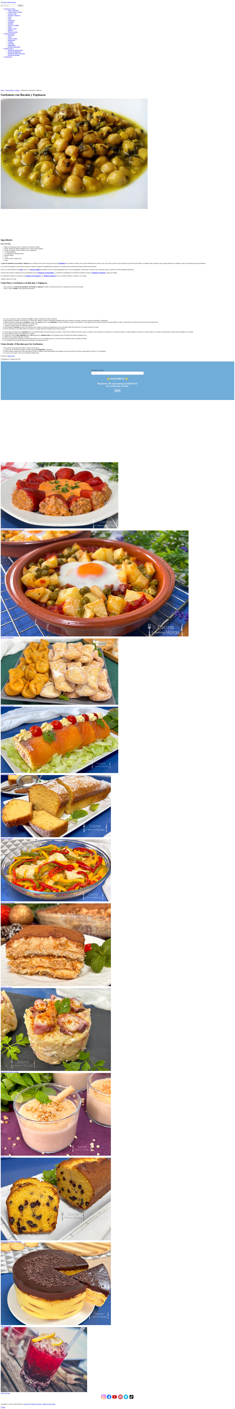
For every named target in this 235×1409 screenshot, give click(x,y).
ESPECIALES (8, 48)
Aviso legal (26, 1404)
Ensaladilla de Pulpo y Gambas (10, 1072)
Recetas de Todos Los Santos (16, 53)
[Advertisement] (56, 75)
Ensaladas (11, 22)
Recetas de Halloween (14, 52)
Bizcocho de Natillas (7, 838)
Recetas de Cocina (9, 9)
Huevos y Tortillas (13, 25)
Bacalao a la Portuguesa (8, 902)
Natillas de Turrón (6, 1157)
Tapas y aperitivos (13, 10)
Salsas (10, 27)
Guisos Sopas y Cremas (15, 12)
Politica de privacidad (49, 1404)
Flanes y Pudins (12, 38)
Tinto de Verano (5, 1393)
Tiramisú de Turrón (6, 987)
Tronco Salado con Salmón (8, 774)
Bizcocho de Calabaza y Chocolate (11, 1241)
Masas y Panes (12, 28)
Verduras (10, 23)
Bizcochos (11, 35)
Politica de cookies (36, 1404)
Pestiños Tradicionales (7, 706)
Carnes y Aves (12, 14)
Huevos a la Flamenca (7, 637)
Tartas (10, 37)
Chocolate (11, 43)
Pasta (9, 19)
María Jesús (11, 356)
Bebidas (10, 30)
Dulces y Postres (13, 32)
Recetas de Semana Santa (15, 50)
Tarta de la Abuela (6, 1326)
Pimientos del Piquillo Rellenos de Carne (12, 529)
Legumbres (11, 20)
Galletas (10, 42)
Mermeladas (11, 45)
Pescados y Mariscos (14, 15)
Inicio (2, 90)
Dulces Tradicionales (14, 47)
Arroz (9, 17)
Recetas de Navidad (14, 55)
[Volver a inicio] (8, 2)
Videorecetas (8, 57)
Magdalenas (11, 40)
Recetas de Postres (9, 33)
